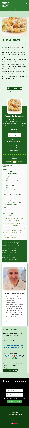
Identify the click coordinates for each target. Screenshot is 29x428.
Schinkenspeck (13, 180)
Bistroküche (12, 252)
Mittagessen (17, 141)
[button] (26, 4)
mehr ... (7, 321)
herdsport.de (4, 10)
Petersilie (11, 185)
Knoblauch (14, 173)
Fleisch (14, 245)
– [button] (11, 161)
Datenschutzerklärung (11, 398)
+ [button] (16, 161)
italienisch (18, 139)
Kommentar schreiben (10, 370)
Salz (7, 187)
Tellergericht (12, 257)
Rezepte (9, 10)
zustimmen (15, 398)
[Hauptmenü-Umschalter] (23, 4)
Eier (8, 178)
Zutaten (12, 92)
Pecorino (11, 183)
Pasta (11, 171)
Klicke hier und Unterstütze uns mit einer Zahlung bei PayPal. (13, 346)
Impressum (15, 412)
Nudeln (18, 245)
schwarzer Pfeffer (11, 190)
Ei (11, 245)
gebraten (14, 259)
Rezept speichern (15, 135)
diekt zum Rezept (15, 88)
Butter (11, 176)
